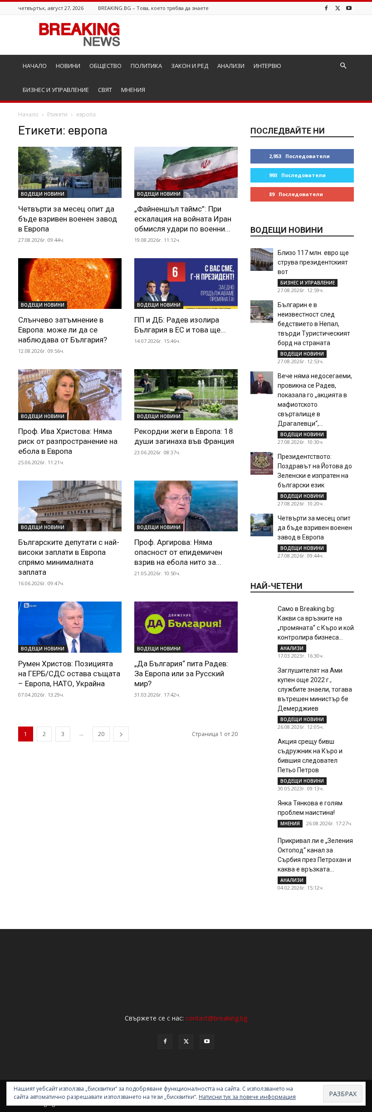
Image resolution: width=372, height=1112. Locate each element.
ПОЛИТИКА (146, 66)
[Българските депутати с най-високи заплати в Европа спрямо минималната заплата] (70, 506)
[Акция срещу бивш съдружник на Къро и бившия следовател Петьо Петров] (261, 748)
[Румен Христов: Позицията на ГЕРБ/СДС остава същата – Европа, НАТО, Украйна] (70, 627)
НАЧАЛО (35, 66)
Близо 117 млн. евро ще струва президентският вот (313, 262)
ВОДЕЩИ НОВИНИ (42, 194)
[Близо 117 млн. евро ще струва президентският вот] (261, 259)
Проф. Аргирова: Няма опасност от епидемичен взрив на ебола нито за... (178, 552)
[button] (343, 66)
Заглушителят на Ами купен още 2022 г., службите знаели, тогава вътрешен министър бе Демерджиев (315, 689)
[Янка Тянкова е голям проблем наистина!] (261, 810)
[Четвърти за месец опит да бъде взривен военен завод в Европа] (70, 172)
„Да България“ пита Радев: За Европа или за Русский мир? (181, 673)
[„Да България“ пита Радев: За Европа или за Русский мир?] (186, 627)
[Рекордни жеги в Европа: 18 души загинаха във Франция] (186, 394)
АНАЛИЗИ (231, 66)
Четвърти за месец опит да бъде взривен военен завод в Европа (67, 218)
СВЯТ (105, 90)
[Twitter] (338, 8)
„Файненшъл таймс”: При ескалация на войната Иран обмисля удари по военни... (182, 218)
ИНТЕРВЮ (267, 66)
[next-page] (121, 734)
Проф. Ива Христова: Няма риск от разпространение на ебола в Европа (67, 441)
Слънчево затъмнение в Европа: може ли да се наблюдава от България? (62, 329)
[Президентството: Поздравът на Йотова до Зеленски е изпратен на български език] (261, 463)
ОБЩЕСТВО (105, 66)
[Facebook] (326, 8)
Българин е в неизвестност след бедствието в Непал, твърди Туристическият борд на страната (314, 324)
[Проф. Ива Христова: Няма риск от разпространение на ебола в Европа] (70, 394)
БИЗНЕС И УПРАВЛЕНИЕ (56, 90)
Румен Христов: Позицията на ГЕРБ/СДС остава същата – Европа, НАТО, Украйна (69, 673)
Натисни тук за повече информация (247, 1097)
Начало (28, 114)
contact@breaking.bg (216, 1018)
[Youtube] (349, 8)
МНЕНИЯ (133, 90)
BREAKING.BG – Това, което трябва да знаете (153, 8)
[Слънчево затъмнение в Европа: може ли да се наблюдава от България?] (70, 283)
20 (101, 734)
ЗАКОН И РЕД (189, 66)
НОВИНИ (68, 66)
